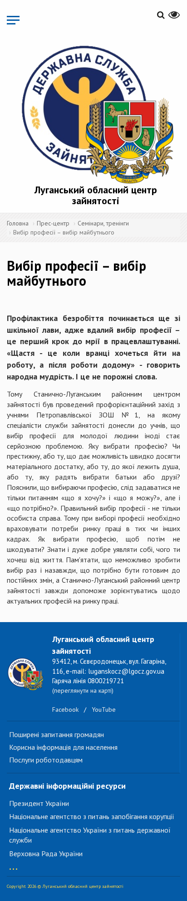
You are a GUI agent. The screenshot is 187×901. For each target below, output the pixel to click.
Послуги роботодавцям (46, 759)
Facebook (65, 709)
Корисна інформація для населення (63, 747)
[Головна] (95, 113)
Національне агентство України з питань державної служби (90, 835)
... (13, 864)
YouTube (104, 709)
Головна (18, 223)
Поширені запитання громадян (56, 734)
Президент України (39, 803)
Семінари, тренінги (103, 223)
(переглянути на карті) (82, 690)
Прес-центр (53, 223)
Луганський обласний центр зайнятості (95, 195)
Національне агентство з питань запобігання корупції (91, 816)
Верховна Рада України (46, 853)
